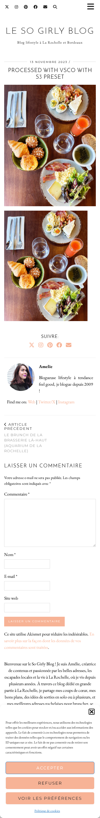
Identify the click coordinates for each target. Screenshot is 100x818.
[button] (92, 7)
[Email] (45, 6)
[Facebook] (36, 6)
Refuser (50, 783)
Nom (10, 554)
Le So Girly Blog (50, 31)
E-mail (10, 576)
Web (31, 402)
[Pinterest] (26, 6)
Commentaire (16, 494)
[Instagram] (16, 6)
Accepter (50, 768)
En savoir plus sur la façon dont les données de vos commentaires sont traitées (49, 640)
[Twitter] (7, 6)
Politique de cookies (47, 811)
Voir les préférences (50, 798)
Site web (11, 598)
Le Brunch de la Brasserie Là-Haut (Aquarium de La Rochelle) (25, 437)
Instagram (66, 402)
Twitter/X (46, 402)
